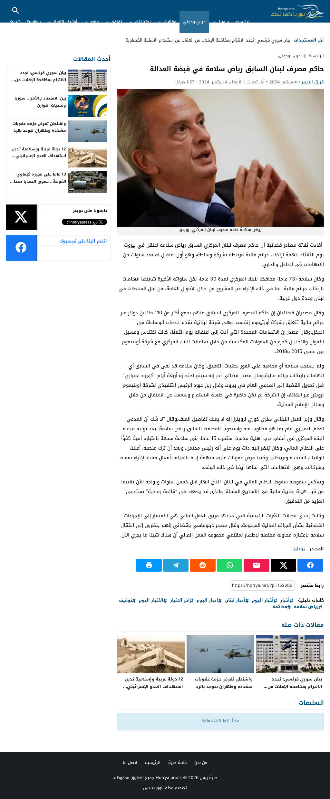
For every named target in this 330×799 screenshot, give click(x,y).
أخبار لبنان (235, 600)
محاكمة (279, 607)
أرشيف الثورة (65, 22)
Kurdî (14, 22)
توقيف (125, 600)
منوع (95, 22)
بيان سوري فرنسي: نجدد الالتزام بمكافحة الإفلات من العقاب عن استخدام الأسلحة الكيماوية (207, 40)
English (33, 22)
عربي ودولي (194, 22)
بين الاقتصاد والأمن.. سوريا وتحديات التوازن (40, 102)
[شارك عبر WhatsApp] (229, 565)
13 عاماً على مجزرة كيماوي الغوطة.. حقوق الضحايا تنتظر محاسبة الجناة (39, 181)
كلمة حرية (177, 762)
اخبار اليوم (207, 600)
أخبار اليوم (263, 600)
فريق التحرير (313, 82)
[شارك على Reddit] (202, 565)
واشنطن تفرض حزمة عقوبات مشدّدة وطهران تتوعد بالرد (224, 682)
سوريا (224, 22)
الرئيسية (243, 22)
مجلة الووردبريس (158, 788)
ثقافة (117, 22)
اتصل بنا (130, 762)
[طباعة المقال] (149, 565)
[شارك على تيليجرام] (176, 565)
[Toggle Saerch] (15, 11)
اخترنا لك (143, 22)
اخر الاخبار (180, 600)
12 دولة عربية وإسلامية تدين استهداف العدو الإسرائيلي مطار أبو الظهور (154, 686)
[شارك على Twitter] (283, 565)
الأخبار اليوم (151, 600)
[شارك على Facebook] (310, 565)
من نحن (200, 762)
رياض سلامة (306, 607)
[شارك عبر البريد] (256, 565)
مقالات (170, 22)
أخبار (285, 600)
